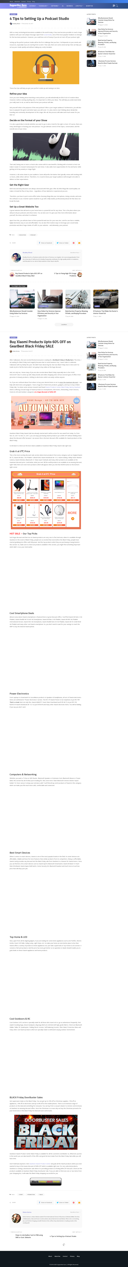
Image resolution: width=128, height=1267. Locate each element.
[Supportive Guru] (18, 6)
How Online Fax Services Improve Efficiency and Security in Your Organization (108, 31)
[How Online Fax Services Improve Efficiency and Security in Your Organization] (91, 32)
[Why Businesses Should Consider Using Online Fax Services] (91, 21)
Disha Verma (16, 351)
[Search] (116, 6)
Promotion (31, 1194)
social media (48, 35)
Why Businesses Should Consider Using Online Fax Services (106, 20)
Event (21, 1194)
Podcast (33, 235)
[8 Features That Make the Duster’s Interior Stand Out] (91, 53)
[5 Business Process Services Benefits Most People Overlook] (91, 63)
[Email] (79, 243)
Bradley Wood (16, 23)
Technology (43, 306)
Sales (41, 1194)
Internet (13, 14)
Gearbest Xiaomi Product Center (39, 1164)
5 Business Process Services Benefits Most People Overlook (107, 62)
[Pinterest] (73, 243)
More (69, 306)
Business (14, 306)
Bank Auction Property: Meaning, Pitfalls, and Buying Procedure (107, 42)
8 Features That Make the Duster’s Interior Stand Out (106, 52)
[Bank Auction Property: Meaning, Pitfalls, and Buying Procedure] (91, 43)
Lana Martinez (16, 1263)
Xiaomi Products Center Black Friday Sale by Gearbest (63, 387)
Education (22, 235)
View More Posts (74, 252)
